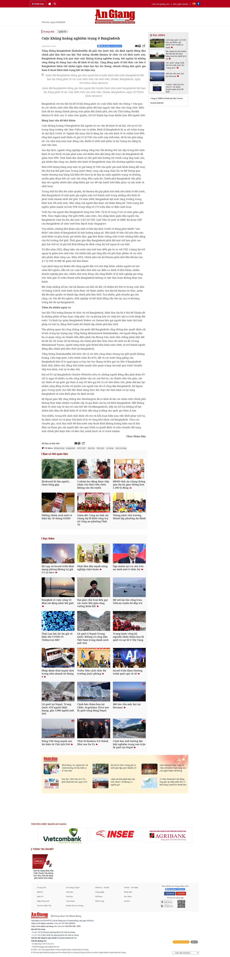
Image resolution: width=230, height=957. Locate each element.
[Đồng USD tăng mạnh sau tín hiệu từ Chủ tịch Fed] (58, 729)
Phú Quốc (100, 448)
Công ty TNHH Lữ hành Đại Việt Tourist (167, 98)
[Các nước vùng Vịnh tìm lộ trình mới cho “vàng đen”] (157, 66)
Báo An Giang (121, 448)
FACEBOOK (169, 893)
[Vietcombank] (63, 835)
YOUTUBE (181, 893)
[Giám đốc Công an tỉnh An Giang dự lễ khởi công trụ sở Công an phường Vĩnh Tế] (93, 503)
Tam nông (70, 901)
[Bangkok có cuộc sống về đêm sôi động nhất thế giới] (58, 587)
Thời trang (99, 901)
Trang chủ (48, 31)
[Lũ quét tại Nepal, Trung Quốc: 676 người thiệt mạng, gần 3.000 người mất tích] (58, 692)
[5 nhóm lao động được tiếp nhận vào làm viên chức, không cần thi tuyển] (93, 469)
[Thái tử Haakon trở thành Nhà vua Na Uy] (93, 729)
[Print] (139, 46)
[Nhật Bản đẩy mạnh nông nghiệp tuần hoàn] (93, 554)
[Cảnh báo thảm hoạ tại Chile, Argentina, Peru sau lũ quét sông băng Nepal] (93, 692)
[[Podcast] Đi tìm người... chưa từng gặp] (58, 469)
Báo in (194, 942)
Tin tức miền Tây (44, 905)
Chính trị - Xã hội (102, 887)
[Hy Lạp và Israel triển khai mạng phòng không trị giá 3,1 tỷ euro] (58, 554)
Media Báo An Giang (74, 905)
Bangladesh (70, 448)
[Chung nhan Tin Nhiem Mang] (64, 915)
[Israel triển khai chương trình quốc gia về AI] (129, 658)
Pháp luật (128, 892)
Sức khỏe (128, 896)
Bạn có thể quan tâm (55, 453)
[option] (62, 835)
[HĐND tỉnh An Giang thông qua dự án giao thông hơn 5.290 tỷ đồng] (129, 469)
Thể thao (98, 896)
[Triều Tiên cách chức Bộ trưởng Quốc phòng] (93, 658)
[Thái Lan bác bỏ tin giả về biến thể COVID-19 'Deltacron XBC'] (58, 621)
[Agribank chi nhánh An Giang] (167, 835)
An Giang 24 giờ (72, 887)
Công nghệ (99, 892)
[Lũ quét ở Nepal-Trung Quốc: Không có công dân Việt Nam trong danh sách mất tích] (93, 621)
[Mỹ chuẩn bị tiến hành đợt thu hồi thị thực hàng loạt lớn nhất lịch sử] (157, 55)
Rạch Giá (91, 448)
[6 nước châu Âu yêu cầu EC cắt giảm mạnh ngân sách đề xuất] (157, 88)
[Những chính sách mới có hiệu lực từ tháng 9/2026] (58, 503)
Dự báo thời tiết (157, 103)
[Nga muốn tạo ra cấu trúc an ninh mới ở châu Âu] (129, 554)
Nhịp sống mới (43, 901)
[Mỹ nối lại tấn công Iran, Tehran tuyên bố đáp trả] (129, 587)
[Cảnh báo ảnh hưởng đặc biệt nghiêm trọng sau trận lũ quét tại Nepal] (129, 729)
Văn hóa (69, 896)
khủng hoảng (59, 448)
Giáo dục (69, 892)
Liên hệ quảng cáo (161, 4)
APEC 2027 (81, 448)
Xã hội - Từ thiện (131, 887)
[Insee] (115, 834)
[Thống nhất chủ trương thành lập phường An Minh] (129, 503)
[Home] (49, 3)
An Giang (110, 448)
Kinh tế (40, 892)
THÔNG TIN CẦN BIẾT (43, 849)
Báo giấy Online (180, 4)
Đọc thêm (48, 538)
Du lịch (127, 901)
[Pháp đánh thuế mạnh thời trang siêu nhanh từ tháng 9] (58, 658)
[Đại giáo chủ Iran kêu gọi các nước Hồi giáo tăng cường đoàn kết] (93, 587)
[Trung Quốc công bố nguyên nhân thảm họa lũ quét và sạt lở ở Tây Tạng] (129, 621)
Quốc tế (62, 31)
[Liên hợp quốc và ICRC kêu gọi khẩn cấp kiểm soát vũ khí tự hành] (157, 43)
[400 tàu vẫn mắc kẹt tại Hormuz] (129, 692)
